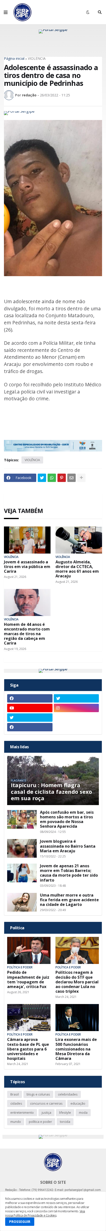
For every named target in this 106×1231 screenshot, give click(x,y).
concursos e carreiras (46, 1103)
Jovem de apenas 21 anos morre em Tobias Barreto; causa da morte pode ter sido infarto (69, 873)
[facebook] (30, 698)
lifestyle (65, 1112)
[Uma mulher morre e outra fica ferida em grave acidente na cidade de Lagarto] (22, 902)
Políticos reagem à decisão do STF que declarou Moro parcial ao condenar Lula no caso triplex (77, 982)
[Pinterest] (61, 478)
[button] (5, 12)
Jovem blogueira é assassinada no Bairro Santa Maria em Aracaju (67, 846)
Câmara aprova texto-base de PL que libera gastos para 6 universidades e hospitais (28, 1049)
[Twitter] (42, 478)
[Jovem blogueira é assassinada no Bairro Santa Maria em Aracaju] (22, 848)
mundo (15, 1121)
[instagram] (76, 708)
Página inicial (14, 58)
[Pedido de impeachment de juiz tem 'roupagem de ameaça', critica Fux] (29, 950)
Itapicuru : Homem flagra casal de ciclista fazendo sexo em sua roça (51, 791)
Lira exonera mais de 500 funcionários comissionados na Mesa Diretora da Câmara (76, 1049)
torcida (65, 1121)
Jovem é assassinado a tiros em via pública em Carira (27, 567)
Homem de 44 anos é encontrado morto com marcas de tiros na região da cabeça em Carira (27, 634)
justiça (46, 1112)
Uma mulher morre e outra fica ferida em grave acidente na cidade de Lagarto (69, 900)
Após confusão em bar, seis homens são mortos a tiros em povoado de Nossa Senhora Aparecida (67, 819)
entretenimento (22, 1112)
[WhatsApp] (52, 478)
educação (78, 1103)
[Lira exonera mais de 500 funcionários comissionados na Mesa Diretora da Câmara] (77, 1017)
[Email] (71, 478)
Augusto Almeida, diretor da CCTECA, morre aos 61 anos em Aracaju (77, 569)
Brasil (14, 1094)
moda (83, 1112)
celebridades (68, 1094)
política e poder (40, 1121)
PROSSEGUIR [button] (19, 1221)
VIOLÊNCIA (37, 58)
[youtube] (30, 708)
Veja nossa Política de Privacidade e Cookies (45, 1213)
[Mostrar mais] (81, 478)
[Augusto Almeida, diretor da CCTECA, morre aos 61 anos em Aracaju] (78, 540)
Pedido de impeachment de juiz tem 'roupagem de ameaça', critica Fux (28, 979)
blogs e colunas (38, 1094)
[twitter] (76, 698)
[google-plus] (76, 717)
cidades (16, 1103)
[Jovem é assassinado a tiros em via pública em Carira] (27, 540)
